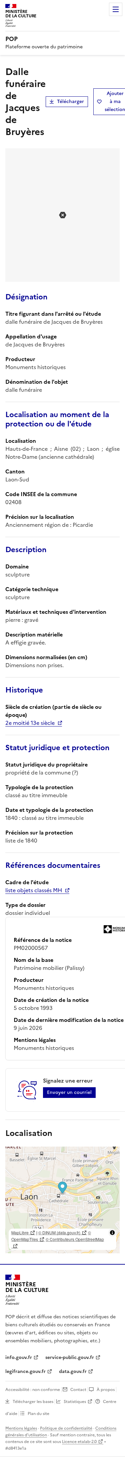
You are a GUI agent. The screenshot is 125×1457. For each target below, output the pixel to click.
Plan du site (38, 1414)
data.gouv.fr (73, 1371)
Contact (78, 1390)
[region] (62, 1200)
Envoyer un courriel (69, 1092)
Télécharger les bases (33, 1402)
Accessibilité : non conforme (32, 1390)
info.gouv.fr (18, 1357)
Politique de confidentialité (66, 1428)
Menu (115, 9)
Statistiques (75, 1402)
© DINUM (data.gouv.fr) (59, 1232)
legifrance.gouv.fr (25, 1371)
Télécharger (70, 101)
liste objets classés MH (33, 890)
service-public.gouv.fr (69, 1357)
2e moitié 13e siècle (30, 723)
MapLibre (20, 1232)
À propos (106, 1390)
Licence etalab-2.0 (79, 1442)
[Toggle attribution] (112, 1233)
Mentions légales (21, 1428)
